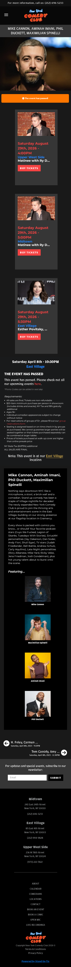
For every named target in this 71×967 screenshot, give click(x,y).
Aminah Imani (38, 681)
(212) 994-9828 (35, 837)
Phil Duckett (38, 719)
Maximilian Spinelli (37, 643)
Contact (35, 904)
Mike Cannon (37, 604)
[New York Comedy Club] (35, 15)
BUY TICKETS (29, 168)
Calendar (35, 888)
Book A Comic (35, 914)
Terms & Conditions (35, 949)
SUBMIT (55, 777)
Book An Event (35, 909)
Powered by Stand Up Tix (35, 961)
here (37, 384)
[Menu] (6, 15)
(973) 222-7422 (35, 862)
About (35, 883)
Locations (36, 899)
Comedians (35, 894)
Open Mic (35, 919)
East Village (54, 456)
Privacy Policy (35, 953)
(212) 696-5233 (54, 3)
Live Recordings (35, 924)
